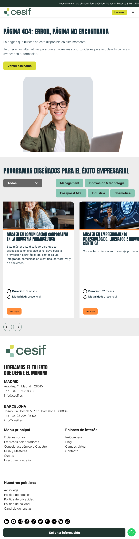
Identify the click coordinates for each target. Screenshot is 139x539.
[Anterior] (7, 327)
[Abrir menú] (133, 12)
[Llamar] (131, 532)
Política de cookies (17, 495)
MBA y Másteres (15, 451)
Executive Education (18, 460)
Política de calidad (17, 504)
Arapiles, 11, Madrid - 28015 (23, 386)
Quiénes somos (15, 437)
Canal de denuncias (18, 508)
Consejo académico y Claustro (25, 446)
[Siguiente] (17, 327)
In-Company (74, 437)
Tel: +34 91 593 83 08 (19, 391)
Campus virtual (75, 446)
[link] (119, 12)
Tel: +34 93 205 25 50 (20, 416)
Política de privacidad (19, 499)
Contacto (71, 451)
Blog (68, 442)
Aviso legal (11, 490)
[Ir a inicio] (55, 12)
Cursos (9, 455)
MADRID (11, 381)
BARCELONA (15, 406)
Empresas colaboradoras (21, 442)
